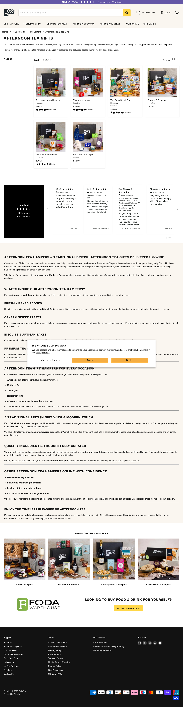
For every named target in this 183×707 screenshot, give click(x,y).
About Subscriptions (13, 646)
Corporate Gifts (10, 650)
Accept (90, 360)
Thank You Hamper (82, 100)
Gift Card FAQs (55, 674)
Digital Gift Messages (13, 654)
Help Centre (9, 662)
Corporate (132, 24)
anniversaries (51, 380)
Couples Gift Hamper (157, 100)
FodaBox (39, 103)
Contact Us (9, 674)
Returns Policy (54, 666)
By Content (35, 32)
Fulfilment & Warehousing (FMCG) (108, 646)
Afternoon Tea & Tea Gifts (57, 32)
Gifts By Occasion (84, 24)
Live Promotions (55, 670)
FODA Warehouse (101, 642)
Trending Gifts (32, 24)
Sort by (37, 60)
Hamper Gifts (19, 32)
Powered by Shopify (12, 694)
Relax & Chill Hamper (83, 154)
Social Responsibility (57, 646)
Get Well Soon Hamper (47, 154)
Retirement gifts (15, 396)
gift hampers (35, 482)
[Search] (127, 12)
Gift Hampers (11, 24)
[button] (50, 110)
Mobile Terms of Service (59, 662)
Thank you (12, 390)
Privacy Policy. (42, 352)
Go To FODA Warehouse (128, 608)
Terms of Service (55, 658)
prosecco (144, 515)
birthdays (34, 380)
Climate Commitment (57, 642)
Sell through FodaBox (102, 650)
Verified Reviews (11, 666)
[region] (112, 209)
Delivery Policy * (55, 650)
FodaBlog (8, 670)
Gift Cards (149, 24)
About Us (8, 642)
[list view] (178, 60)
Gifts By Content (110, 24)
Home (5, 32)
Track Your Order (11, 658)
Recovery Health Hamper (48, 100)
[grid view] (174, 60)
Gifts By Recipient (57, 24)
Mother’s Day (56, 275)
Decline (129, 360)
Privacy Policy (54, 654)
